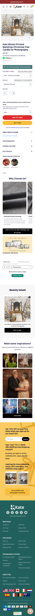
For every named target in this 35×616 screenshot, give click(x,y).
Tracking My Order (23, 531)
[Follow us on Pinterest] (21, 512)
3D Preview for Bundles (9, 577)
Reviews (5, 581)
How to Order (22, 581)
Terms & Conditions (23, 547)
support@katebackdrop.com (18, 516)
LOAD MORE (17, 415)
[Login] (28, 6)
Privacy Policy (22, 544)
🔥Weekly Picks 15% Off (16, 1)
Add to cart (17, 330)
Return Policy (22, 541)
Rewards (5, 560)
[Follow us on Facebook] (7, 512)
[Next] (31, 25)
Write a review (17, 275)
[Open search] (4, 267)
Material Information (8, 544)
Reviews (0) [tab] (6, 262)
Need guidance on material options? (23, 80)
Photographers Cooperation (7, 564)
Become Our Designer (24, 568)
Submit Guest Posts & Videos (24, 563)
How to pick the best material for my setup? (17, 231)
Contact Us (6, 524)
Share (4, 173)
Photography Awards (9, 557)
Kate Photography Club (9, 584)
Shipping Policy (7, 547)
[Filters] (9, 267)
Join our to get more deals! (17, 127)
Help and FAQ (22, 528)
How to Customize (23, 577)
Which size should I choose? (25, 71)
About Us (5, 541)
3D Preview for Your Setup (10, 135)
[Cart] (31, 7)
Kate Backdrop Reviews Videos (25, 558)
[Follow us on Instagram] (12, 512)
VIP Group (5, 528)
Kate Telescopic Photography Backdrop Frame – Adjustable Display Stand (16, 107)
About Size (21, 524)
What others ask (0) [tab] (23, 262)
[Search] (7, 6)
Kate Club (5, 531)
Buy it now (17, 123)
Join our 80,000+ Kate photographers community (17, 491)
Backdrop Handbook (24, 584)
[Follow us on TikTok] (16, 512)
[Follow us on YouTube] (25, 512)
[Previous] (3, 25)
